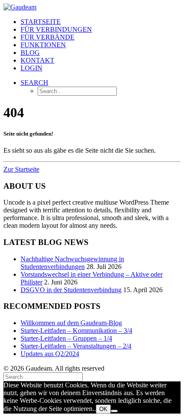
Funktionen (43, 44)
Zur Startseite (21, 169)
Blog (30, 52)
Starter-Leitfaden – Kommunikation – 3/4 (76, 330)
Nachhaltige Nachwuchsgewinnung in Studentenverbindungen (72, 262)
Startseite (41, 21)
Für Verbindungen (56, 29)
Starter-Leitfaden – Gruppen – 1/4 (66, 338)
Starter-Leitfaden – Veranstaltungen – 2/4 (76, 346)
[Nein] (114, 411)
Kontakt (37, 60)
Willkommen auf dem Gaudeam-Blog (71, 322)
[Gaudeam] (92, 7)
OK (103, 409)
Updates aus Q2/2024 (50, 353)
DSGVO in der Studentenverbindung (71, 289)
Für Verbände (47, 37)
